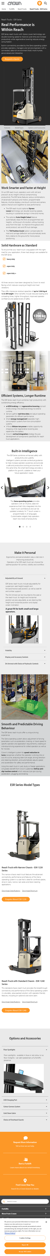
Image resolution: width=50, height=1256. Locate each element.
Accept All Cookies (25, 1251)
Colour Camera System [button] (11, 1106)
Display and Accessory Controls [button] (16, 657)
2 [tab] (23, 527)
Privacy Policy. (10, 1233)
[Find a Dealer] (39, 3)
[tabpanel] (25, 497)
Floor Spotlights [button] (9, 1049)
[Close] (46, 1222)
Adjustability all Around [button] (14, 578)
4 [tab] (30, 527)
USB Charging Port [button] (10, 1100)
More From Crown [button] (9, 1213)
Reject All (25, 1245)
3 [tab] (27, 527)
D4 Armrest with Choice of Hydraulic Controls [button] (21, 663)
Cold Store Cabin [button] (9, 1113)
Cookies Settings (24, 1238)
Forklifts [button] (5, 1209)
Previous (1, 487)
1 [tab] (20, 527)
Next (48, 487)
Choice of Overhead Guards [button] (13, 1120)
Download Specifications (11, 890)
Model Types (19, 128)
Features (7, 128)
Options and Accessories (36, 128)
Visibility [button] (8, 650)
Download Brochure (29, 890)
